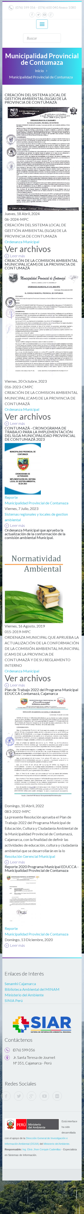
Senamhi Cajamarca (20, 983)
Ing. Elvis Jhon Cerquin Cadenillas (41, 1149)
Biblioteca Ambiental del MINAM (32, 989)
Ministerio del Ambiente (24, 995)
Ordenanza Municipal (22, 241)
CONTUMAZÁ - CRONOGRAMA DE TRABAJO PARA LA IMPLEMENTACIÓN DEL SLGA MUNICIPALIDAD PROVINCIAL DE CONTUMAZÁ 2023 (40, 433)
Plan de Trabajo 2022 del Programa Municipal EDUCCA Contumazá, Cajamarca (41, 691)
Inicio (39, 70)
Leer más (17, 255)
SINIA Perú (14, 1000)
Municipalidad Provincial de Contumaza (36, 503)
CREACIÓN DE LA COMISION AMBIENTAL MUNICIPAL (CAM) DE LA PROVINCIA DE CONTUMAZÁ (41, 264)
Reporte (11, 497)
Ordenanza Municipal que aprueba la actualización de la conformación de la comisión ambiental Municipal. (35, 534)
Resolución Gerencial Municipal (30, 856)
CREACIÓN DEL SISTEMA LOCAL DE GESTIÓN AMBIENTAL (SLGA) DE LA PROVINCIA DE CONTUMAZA (35, 98)
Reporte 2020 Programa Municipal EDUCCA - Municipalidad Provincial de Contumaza (42, 868)
